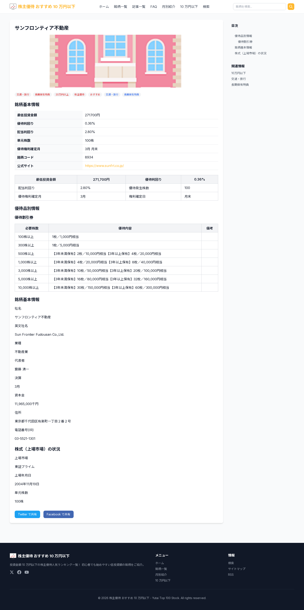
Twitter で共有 (27, 514)
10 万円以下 (189, 7)
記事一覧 (138, 7)
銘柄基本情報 (243, 47)
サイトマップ (236, 569)
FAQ (153, 7)
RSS (231, 574)
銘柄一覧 (120, 7)
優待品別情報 (243, 36)
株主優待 (79, 94)
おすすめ (95, 94)
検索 (206, 7)
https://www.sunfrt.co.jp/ (104, 166)
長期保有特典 (42, 94)
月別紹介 (168, 7)
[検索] (291, 6)
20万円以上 (62, 94)
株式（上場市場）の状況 (251, 53)
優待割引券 (245, 41)
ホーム (104, 7)
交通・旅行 (23, 94)
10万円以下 (238, 73)
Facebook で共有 (58, 514)
